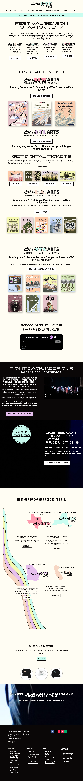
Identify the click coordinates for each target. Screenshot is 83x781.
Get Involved (49, 758)
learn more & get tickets (41, 96)
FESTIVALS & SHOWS (12, 10)
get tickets (68, 56)
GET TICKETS (72, 10)
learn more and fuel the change (19, 413)
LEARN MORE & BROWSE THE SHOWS (57, 463)
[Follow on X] (55, 731)
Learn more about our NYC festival (41, 269)
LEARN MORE (26, 546)
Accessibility (49, 759)
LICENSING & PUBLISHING (35, 10)
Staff (47, 755)
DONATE (65, 10)
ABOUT (23, 10)
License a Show (68, 758)
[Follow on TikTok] (59, 731)
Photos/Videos (50, 761)
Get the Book (67, 761)
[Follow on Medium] (65, 731)
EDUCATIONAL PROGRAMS (52, 10)
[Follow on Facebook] (52, 731)
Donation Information (49, 752)
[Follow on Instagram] (62, 731)
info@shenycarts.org (23, 731)
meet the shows (41, 212)
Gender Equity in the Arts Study (33, 762)
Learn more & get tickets (41, 141)
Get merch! (41, 658)
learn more (15, 58)
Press (47, 756)
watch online (50, 57)
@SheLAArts (23, 701)
